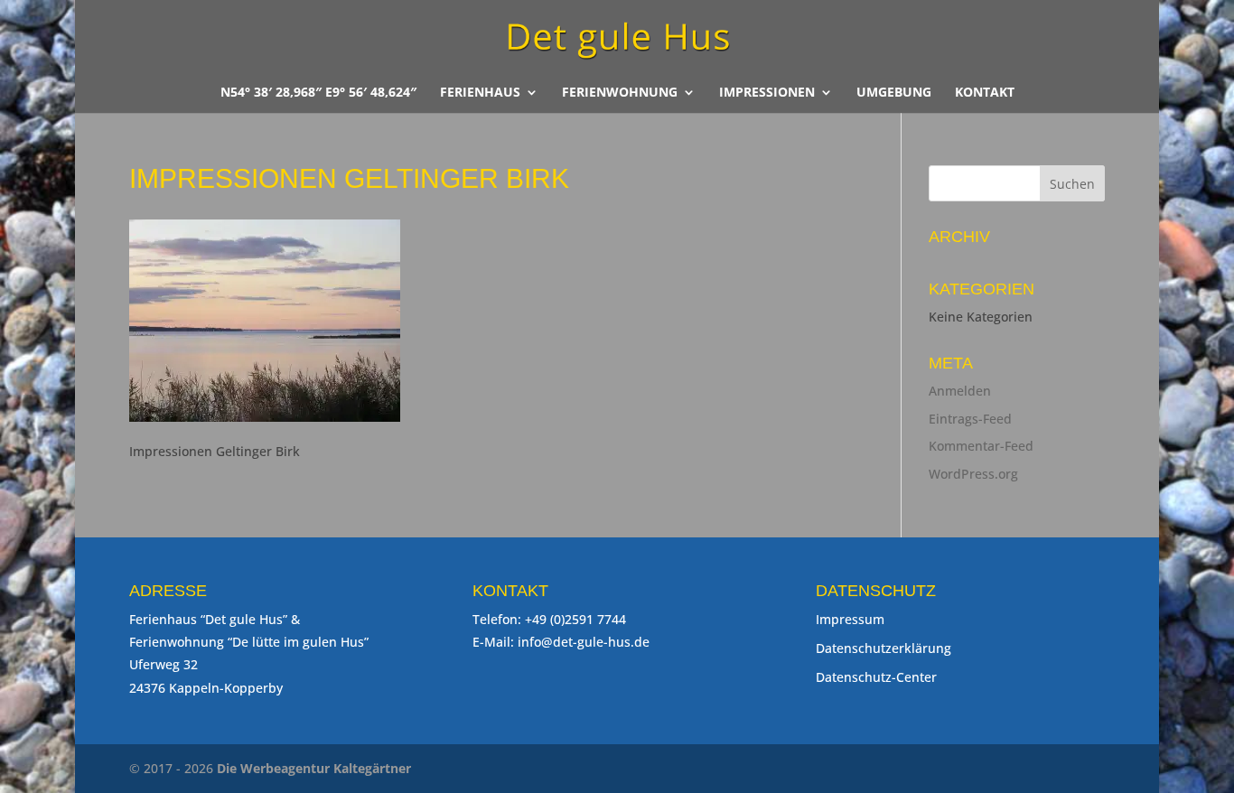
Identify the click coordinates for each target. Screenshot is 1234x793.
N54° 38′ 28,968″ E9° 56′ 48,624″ (318, 93)
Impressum (850, 619)
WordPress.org (973, 473)
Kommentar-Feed (981, 445)
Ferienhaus (480, 93)
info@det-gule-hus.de (584, 641)
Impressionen (767, 93)
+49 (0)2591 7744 (575, 619)
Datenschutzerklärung (883, 648)
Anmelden (960, 390)
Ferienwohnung (620, 93)
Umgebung (893, 93)
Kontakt (984, 93)
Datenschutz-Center (876, 677)
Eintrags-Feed (970, 418)
